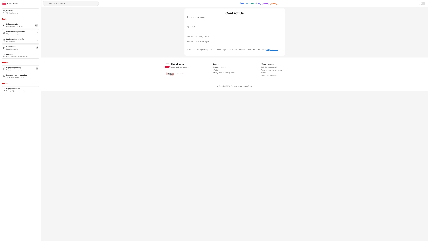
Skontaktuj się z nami (269, 75)
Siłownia (251, 3)
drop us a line (272, 49)
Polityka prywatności (269, 67)
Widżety (216, 70)
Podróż (273, 3)
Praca (243, 3)
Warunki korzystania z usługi (271, 70)
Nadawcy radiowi (219, 67)
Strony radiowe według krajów (224, 73)
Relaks (265, 3)
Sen (258, 3)
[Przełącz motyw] (422, 3)
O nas (263, 73)
